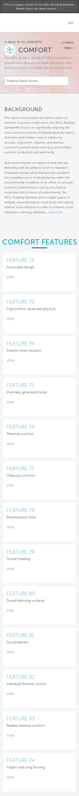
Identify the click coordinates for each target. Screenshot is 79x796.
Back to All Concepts (25, 42)
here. (60, 8)
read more (55, 212)
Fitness (68, 42)
